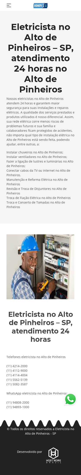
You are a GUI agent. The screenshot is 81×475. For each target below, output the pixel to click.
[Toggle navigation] (8, 5)
